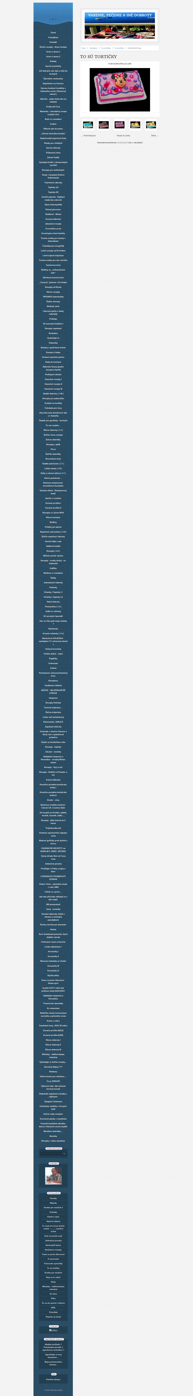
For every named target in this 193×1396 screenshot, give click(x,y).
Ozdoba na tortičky (53, 403)
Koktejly (53, 1212)
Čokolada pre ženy (53, 408)
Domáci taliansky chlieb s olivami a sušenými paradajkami (53, 917)
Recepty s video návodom (53, 1141)
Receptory (53, 681)
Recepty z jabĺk (53, 444)
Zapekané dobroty (53, 727)
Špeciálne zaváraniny (53, 79)
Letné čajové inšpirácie (53, 255)
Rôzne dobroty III (53, 1049)
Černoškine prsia (53, 229)
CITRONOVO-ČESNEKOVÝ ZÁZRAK (53, 877)
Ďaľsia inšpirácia (53, 712)
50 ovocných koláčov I (53, 324)
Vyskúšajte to (53, 338)
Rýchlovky (53, 629)
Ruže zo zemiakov (53, 119)
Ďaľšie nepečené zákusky (53, 536)
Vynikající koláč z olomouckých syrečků (53, 163)
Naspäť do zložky (123, 136)
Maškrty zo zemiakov (53, 573)
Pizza (53, 449)
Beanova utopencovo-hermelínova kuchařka (53, 484)
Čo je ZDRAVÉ (53, 1081)
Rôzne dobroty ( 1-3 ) (53, 430)
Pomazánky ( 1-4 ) (53, 606)
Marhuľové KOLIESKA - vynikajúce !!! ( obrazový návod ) (53, 641)
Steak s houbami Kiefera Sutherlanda (53, 176)
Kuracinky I (53, 951)
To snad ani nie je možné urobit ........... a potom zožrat (53, 1228)
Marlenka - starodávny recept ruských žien (53, 113)
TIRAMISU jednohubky (53, 297)
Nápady (53, 1203)
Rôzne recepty (53, 292)
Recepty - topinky (53, 747)
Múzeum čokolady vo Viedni (53, 961)
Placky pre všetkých (53, 143)
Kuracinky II (53, 956)
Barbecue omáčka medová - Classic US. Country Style (53, 806)
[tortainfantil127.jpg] (151, 125)
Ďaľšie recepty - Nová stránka (53, 47)
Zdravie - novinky (53, 752)
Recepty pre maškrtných (53, 170)
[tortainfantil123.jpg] (88, 125)
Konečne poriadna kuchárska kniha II (53, 793)
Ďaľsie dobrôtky (53, 440)
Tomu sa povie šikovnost (53, 1254)
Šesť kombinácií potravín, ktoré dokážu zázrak (53, 935)
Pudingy (53, 319)
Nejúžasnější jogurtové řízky (53, 138)
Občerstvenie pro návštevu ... (53, 1076)
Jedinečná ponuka (53, 864)
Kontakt (53, 42)
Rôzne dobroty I (53, 1040)
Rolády (53, 61)
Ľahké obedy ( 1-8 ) (53, 468)
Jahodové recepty (53, 224)
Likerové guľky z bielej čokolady (53, 312)
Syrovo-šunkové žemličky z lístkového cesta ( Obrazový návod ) (53, 91)
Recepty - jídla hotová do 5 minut (53, 821)
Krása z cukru (53, 1021)
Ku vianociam (53, 1008)
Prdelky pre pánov (53, 527)
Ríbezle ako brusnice (53, 129)
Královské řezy (53, 107)
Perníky (53, 1198)
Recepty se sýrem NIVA (53, 513)
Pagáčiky (53, 658)
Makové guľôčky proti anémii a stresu (53, 842)
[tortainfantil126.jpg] (135, 125)
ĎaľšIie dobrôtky (53, 454)
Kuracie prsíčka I (53, 503)
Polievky (53, 587)
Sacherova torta (53, 265)
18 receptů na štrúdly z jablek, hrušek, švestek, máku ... (53, 814)
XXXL (53, 1308)
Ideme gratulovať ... (53, 478)
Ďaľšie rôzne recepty (53, 435)
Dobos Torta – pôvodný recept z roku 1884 (53, 885)
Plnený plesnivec (53, 209)
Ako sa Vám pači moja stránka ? (53, 622)
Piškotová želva (53, 153)
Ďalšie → (154, 136)
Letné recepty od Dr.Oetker (53, 251)
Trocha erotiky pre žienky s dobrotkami (53, 239)
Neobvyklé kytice (53, 1245)
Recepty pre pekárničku (53, 398)
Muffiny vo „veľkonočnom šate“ (53, 271)
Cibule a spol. (53, 1217)
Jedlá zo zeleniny (53, 611)
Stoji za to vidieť (53, 1277)
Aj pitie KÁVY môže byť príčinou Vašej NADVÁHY (53, 989)
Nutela (53, 929)
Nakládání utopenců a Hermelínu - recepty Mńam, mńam (53, 760)
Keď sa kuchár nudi (53, 1236)
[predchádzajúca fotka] (84, 90)
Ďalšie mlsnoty (53, 301)
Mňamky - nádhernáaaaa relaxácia (53, 1055)
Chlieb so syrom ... (53, 892)
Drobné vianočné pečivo (53, 357)
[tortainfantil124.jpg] (104, 125)
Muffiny (53, 522)
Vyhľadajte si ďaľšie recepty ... (53, 1062)
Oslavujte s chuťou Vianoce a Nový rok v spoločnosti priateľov (53, 734)
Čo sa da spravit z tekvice (53, 1303)
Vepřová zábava (53, 1221)
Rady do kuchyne (53, 362)
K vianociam (53, 1259)
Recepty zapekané (53, 328)
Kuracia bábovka (53, 219)
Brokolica (53, 333)
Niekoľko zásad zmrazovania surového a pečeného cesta (53, 1014)
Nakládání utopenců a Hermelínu (53, 997)
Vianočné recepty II (53, 384)
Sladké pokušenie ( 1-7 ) (53, 464)
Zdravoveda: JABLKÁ (53, 722)
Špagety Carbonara (53, 1101)
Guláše (53, 124)
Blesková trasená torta (53, 277)
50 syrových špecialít (53, 616)
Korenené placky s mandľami (53, 1119)
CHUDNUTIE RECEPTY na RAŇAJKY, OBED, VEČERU (53, 849)
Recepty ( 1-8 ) (53, 551)
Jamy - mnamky (53, 909)
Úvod (83, 48)
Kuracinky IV (53, 971)
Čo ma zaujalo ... (53, 425)
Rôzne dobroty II (53, 1045)
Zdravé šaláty (53, 157)
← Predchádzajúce (88, 136)
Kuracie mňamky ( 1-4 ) (53, 633)
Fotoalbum (93, 48)
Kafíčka (53, 568)
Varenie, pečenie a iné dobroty (120, 15)
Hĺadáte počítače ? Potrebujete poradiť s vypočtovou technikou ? (53, 1347)
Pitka (53, 1298)
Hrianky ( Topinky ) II (53, 597)
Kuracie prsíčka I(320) (53, 1035)
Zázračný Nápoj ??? (53, 1067)
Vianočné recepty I (53, 379)
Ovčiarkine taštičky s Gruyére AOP (53, 1107)
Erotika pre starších (53, 1273)
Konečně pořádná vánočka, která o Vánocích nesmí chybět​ (53, 1125)
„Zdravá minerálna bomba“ (53, 133)
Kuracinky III (53, 966)
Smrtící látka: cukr (53, 541)
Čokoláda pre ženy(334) (53, 246)
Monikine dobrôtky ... (53, 1131)
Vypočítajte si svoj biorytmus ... (53, 1356)
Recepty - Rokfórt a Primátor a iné (53, 773)
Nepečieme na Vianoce (53, 83)
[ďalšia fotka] (155, 90)
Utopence (53, 698)
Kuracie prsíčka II (53, 508)
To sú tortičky (105, 48)
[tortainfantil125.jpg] (119, 125)
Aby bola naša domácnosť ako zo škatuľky (53, 414)
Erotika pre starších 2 (53, 1208)
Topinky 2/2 (53, 192)
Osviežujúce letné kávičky (53, 233)
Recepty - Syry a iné (53, 767)
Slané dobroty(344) (53, 205)
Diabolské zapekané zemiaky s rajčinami (53, 1095)
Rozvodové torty (53, 459)
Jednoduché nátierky (53, 582)
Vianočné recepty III (53, 389)
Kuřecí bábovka (53, 780)
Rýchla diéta (53, 975)
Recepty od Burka (53, 287)
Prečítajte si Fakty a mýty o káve (53, 870)
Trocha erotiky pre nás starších (53, 260)
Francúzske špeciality (53, 1003)
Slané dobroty (53, 602)
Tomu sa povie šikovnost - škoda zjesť (53, 981)
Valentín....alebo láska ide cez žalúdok (53, 100)
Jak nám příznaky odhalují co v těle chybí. (53, 898)
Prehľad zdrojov (53, 1379)
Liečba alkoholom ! (53, 947)
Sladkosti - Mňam (53, 214)
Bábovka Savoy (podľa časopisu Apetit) (53, 368)
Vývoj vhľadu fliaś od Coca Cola (53, 857)
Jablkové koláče (53, 546)
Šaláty (53, 578)
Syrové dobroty (53, 148)
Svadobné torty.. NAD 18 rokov (53, 1025)
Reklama (53, 1072)
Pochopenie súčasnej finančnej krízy (53, 674)
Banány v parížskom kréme (53, 347)
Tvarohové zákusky (53, 182)
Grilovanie (53, 663)
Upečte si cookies (53, 498)
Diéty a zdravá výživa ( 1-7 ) (53, 473)
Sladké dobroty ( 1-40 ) (53, 394)
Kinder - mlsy (53, 800)
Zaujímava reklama (53, 685)
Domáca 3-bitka (53, 352)
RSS (60, 1390)
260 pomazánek (53, 904)
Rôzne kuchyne (53, 517)
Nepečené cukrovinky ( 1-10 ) (53, 532)
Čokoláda (53, 1312)
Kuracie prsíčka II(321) (53, 1030)
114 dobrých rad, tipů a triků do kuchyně (53, 72)
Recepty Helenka (53, 703)
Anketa (53, 668)
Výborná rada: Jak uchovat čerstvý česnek (53, 1087)
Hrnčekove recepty (53, 1250)
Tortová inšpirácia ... (53, 707)
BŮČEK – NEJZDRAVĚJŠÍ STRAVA (53, 691)
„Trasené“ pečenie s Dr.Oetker (53, 282)
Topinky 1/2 (53, 187)
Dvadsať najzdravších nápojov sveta (53, 834)
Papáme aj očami (53, 1317)
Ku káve (53, 1294)
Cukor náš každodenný (53, 717)
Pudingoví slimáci (53, 374)
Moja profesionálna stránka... (53, 1363)
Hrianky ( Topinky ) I (53, 592)
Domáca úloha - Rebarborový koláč (53, 492)
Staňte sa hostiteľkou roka (53, 742)
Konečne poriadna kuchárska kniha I (53, 786)
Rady (53, 1282)
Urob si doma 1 (53, 52)
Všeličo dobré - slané (53, 654)
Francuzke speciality (53, 1263)
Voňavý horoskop (53, 649)
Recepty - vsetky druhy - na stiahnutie (53, 562)
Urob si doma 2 (53, 56)
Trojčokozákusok (53, 828)
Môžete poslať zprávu (53, 556)
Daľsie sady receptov (53, 1114)
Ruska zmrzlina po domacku (53, 924)
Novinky (53, 1136)
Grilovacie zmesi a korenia (53, 942)
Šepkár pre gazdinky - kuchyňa (53, 420)
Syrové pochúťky (53, 66)
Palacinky (53, 343)
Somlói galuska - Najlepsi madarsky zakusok (53, 198)
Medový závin (53, 306)
